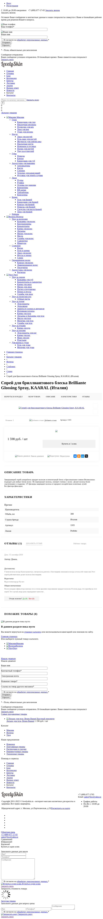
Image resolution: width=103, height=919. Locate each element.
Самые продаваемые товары (14, 714)
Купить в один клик (31, 884)
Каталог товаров (9, 113)
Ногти (15, 134)
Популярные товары (15, 747)
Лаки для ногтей (24, 137)
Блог (8, 76)
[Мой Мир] (82, 456)
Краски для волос (25, 262)
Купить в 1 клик (69, 444)
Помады (21, 156)
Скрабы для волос (25, 238)
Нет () (31, 599)
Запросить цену (25, 914)
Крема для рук (23, 328)
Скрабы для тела (24, 323)
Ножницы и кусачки (26, 146)
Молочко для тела (25, 321)
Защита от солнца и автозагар (30, 308)
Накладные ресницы (26, 124)
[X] (86, 456)
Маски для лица (24, 287)
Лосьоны (21, 231)
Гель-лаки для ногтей (27, 139)
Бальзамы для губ (25, 279)
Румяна (20, 183)
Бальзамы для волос (26, 221)
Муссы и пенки (24, 255)
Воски (20, 248)
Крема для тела (24, 313)
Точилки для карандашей (28, 173)
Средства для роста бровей (29, 209)
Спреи (20, 258)
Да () (25, 599)
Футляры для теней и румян (30, 175)
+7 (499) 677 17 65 (9, 834)
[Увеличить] (51, 408)
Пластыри (21, 340)
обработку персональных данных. (32, 40)
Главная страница (9, 636)
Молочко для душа (25, 347)
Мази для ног (23, 338)
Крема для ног (23, 335)
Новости (10, 90)
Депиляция (22, 306)
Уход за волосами (20, 219)
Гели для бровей (24, 199)
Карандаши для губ (26, 161)
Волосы (19, 646)
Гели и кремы (23, 250)
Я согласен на (26, 40)
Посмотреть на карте (60, 808)
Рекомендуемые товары (17, 751)
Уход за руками (19, 325)
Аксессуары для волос (22, 270)
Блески (20, 158)
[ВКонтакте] (75, 456)
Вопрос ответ (12, 88)
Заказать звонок (52, 10)
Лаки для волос (24, 253)
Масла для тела (24, 318)
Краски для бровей (25, 204)
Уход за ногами (19, 330)
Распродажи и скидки (16, 749)
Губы (14, 153)
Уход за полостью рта (21, 296)
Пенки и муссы (24, 292)
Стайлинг (16, 246)
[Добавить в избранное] (95, 405)
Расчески (21, 272)
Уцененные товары (15, 754)
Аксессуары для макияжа (23, 163)
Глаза (14, 120)
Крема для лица (24, 284)
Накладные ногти (25, 144)
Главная (10, 71)
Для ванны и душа (20, 342)
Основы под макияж (26, 185)
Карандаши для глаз (26, 122)
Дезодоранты (23, 304)
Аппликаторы (23, 166)
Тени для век (23, 129)
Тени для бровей (24, 212)
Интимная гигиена (25, 311)
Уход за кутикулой (25, 151)
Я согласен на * (26, 881)
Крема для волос (24, 229)
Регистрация (12, 6)
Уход (15, 648)
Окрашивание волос (21, 260)
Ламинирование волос (27, 265)
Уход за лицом (18, 277)
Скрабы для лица (25, 294)
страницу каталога (32, 632)
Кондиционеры (24, 224)
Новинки (10, 744)
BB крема (21, 190)
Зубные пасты (23, 299)
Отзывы (10, 73)
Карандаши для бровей (27, 202)
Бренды (9, 81)
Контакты (10, 95)
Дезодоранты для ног (27, 333)
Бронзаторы (22, 187)
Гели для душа (23, 345)
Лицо (14, 178)
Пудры (20, 180)
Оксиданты (22, 267)
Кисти (20, 168)
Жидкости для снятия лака (29, 141)
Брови (14, 197)
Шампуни (21, 243)
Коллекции (11, 78)
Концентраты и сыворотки (29, 282)
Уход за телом (18, 301)
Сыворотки (22, 241)
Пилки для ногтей (25, 149)
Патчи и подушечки (26, 289)
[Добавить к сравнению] (95, 411)
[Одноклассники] (78, 456)
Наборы (15, 214)
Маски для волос (25, 233)
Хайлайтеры (23, 192)
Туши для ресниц (25, 132)
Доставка (10, 83)
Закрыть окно (7, 59)
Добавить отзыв (34, 543)
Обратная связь (8, 832)
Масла (20, 236)
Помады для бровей (26, 207)
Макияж (20, 643)
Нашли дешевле (37, 456)
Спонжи (21, 170)
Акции (9, 85)
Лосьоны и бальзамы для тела (30, 316)
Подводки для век (25, 127)
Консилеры (22, 195)
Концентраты (23, 226)
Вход (8, 3)
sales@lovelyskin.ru (92, 797)
